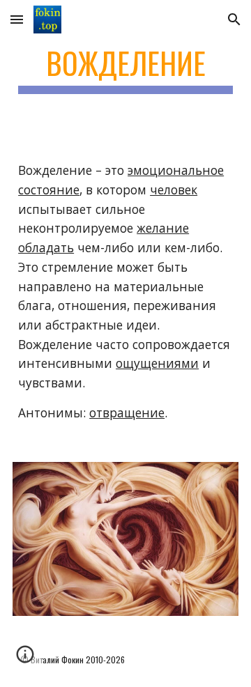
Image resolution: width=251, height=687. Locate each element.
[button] (16, 19)
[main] (125, 69)
